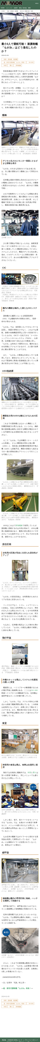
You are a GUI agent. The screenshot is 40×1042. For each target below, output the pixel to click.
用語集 (4, 1040)
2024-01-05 (5, 55)
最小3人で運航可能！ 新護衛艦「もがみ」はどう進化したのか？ (19, 47)
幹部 (29, 772)
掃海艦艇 (19, 525)
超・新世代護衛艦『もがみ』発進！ (17, 988)
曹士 (34, 772)
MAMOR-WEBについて (15, 1040)
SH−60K (34, 690)
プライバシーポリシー (31, 1040)
